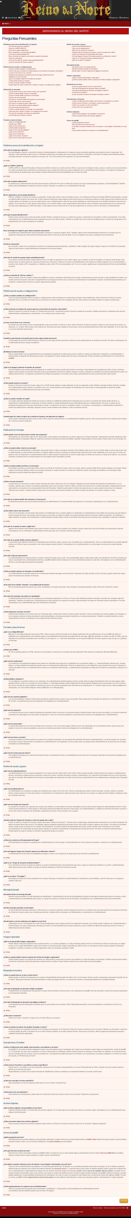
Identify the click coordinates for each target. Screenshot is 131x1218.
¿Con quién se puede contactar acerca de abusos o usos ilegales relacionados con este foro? (99, 127)
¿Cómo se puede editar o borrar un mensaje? (23, 93)
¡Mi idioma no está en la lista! (17, 77)
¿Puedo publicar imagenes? (17, 128)
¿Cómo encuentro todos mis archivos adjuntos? (87, 116)
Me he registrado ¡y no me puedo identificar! (22, 52)
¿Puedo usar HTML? (15, 124)
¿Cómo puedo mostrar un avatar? (19, 81)
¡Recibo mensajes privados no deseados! (85, 69)
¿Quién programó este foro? (81, 122)
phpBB (11, 358)
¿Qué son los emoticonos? (17, 126)
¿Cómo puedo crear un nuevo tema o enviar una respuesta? (27, 91)
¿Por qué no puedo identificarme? (19, 54)
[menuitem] (28, 17)
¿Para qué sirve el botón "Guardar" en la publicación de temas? (28, 111)
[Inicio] (22, 7)
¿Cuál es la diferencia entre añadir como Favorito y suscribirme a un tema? (95, 101)
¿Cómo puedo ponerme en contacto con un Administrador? (90, 130)
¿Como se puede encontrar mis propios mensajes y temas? (90, 94)
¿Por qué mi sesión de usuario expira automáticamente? (26, 60)
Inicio (6, 23)
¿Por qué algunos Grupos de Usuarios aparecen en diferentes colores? (94, 56)
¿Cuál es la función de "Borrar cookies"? (21, 62)
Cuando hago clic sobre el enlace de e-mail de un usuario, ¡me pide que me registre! (35, 85)
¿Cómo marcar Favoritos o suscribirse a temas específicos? (91, 103)
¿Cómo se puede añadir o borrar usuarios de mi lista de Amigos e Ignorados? (96, 79)
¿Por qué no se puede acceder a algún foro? (22, 103)
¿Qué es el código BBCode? (17, 122)
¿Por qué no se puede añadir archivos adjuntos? (24, 105)
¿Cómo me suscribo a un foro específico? (85, 105)
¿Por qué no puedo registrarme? (19, 50)
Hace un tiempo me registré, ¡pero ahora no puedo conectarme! (28, 56)
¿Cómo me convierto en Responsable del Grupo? (87, 54)
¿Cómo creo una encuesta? (17, 97)
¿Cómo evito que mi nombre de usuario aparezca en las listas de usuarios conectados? (36, 71)
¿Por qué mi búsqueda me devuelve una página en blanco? (90, 90)
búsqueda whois (60, 1169)
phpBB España (73, 1213)
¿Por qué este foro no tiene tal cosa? (83, 124)
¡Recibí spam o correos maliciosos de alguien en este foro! (90, 71)
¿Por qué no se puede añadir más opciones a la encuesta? (27, 99)
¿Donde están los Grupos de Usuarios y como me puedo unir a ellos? (93, 52)
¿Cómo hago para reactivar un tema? (20, 115)
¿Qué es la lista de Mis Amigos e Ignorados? (86, 77)
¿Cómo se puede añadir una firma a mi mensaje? (24, 95)
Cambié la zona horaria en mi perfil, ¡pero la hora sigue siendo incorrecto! (31, 75)
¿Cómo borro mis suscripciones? (82, 107)
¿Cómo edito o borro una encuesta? (20, 101)
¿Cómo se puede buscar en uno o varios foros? (87, 86)
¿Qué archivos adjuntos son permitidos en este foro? (88, 113)
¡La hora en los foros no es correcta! (20, 73)
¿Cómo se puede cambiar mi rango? (20, 82)
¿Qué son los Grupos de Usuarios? (83, 50)
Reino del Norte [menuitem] (12, 17)
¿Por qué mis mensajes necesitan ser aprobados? (24, 113)
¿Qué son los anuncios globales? (19, 130)
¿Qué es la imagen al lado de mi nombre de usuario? (25, 78)
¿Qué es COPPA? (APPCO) (17, 48)
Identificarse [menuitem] (125, 17)
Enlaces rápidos (3, 17)
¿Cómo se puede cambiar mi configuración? (22, 69)
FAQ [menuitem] (21, 17)
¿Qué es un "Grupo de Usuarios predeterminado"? (87, 58)
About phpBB (54, 1141)
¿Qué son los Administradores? (81, 46)
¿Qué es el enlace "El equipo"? (81, 60)
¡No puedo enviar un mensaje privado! (84, 67)
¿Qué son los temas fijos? (17, 134)
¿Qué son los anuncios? (16, 132)
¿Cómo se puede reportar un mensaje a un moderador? (26, 109)
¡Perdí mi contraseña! (15, 58)
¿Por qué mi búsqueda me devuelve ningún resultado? (89, 88)
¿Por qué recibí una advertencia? (19, 107)
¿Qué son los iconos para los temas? (20, 137)
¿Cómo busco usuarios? (79, 92)
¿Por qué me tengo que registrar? (19, 46)
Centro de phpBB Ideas (107, 1153)
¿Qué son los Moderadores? (81, 48)
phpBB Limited (91, 1139)
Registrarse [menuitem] (114, 17)
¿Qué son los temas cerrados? (18, 136)
